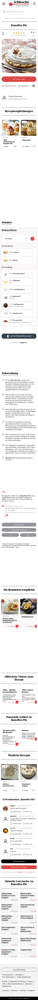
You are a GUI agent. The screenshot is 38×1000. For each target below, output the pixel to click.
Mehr (17, 547)
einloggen (20, 872)
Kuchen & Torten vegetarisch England (8, 952)
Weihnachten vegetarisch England (7, 918)
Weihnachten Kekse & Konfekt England (27, 895)
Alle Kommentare (19, 861)
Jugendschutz (7, 986)
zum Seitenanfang (19, 970)
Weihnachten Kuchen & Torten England (8, 895)
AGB (3, 984)
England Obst (26, 950)
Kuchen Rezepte (24, 545)
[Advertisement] (19, 651)
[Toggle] (33, 3)
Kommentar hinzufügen (19, 867)
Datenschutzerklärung (15, 984)
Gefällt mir (28, 811)
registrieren (31, 872)
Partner (30, 981)
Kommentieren (17, 811)
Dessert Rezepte (8, 544)
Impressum (28, 984)
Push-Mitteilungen (8, 977)
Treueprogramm (7, 975)
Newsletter (19, 975)
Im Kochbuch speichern (19, 530)
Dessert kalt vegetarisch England (6, 940)
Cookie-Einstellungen (24, 977)
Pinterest (14, 990)
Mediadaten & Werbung (18, 981)
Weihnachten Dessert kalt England (7, 907)
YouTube (23, 990)
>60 (3, 32)
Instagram (31, 990)
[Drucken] (33, 85)
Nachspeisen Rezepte (22, 544)
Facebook (5, 990)
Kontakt (4, 981)
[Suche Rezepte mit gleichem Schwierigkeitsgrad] (33, 33)
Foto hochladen (19, 524)
